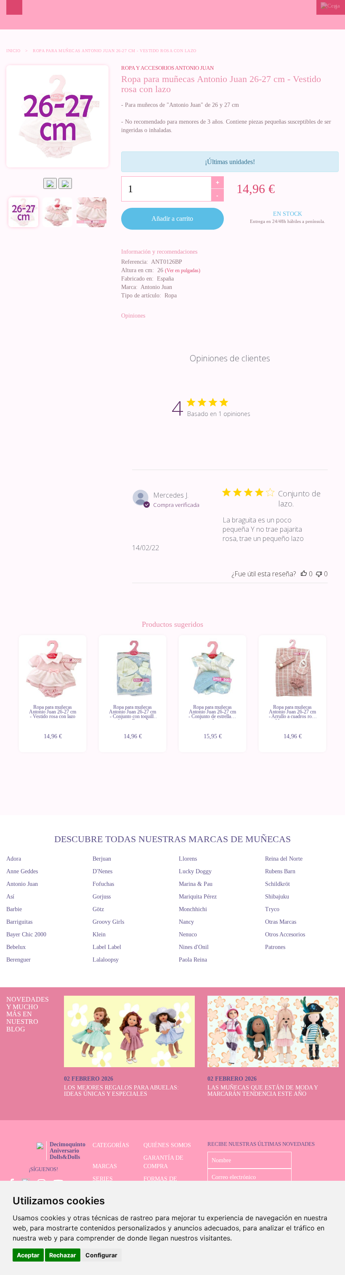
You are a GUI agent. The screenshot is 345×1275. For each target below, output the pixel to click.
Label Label (107, 947)
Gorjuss (102, 896)
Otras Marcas (280, 922)
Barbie (14, 909)
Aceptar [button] (28, 1255)
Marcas (105, 1166)
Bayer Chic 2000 (26, 934)
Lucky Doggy (195, 871)
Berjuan (102, 859)
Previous (17, 693)
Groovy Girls (108, 922)
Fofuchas (103, 884)
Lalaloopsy (106, 960)
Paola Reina (193, 960)
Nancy (186, 922)
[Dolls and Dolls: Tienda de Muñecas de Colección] (172, 14)
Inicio (13, 50)
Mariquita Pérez (198, 896)
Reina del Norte (284, 859)
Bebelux (16, 947)
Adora (13, 859)
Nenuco (188, 934)
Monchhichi (193, 909)
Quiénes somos (167, 1145)
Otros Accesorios (285, 934)
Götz (98, 909)
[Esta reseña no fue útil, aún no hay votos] (319, 573)
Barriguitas (19, 922)
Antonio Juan (22, 884)
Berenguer (18, 960)
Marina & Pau (195, 884)
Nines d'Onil (194, 947)
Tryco (272, 909)
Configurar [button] (101, 1255)
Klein (99, 934)
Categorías (111, 1145)
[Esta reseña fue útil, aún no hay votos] (304, 573)
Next (327, 693)
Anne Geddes (22, 871)
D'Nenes (102, 871)
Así (10, 896)
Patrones (275, 947)
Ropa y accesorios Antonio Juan (167, 68)
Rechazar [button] (62, 1255)
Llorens (188, 859)
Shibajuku (277, 896)
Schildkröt (277, 884)
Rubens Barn (280, 871)
